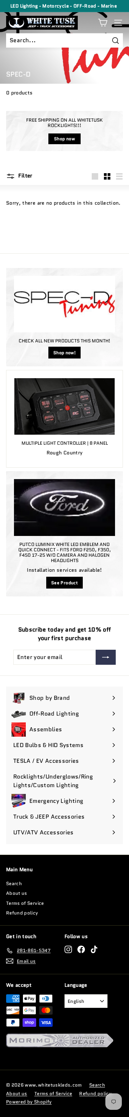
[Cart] (102, 22)
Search (14, 883)
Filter (25, 176)
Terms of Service (25, 903)
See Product (64, 583)
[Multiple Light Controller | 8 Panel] (64, 406)
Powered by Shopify (29, 1101)
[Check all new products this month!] (64, 304)
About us (16, 893)
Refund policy (22, 912)
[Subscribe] (106, 657)
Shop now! (64, 353)
